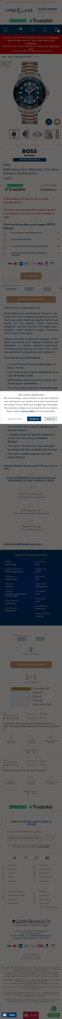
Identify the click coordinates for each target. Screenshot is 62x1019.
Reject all (50, 419)
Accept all (34, 419)
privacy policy (28, 411)
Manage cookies (15, 419)
